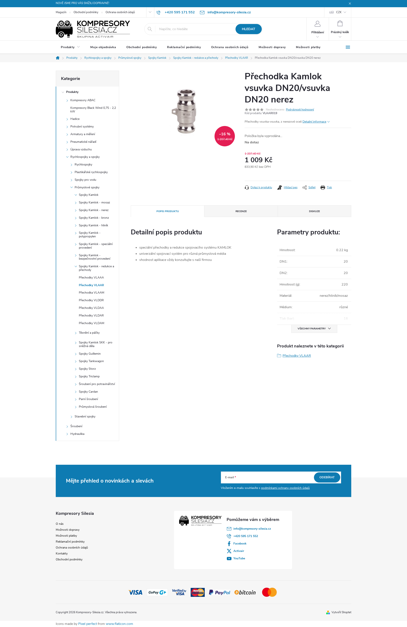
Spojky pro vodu (85, 180)
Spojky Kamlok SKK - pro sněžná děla (95, 344)
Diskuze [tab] (314, 211)
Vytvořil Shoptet (341, 612)
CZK (338, 12)
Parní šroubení (88, 399)
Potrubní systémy (82, 127)
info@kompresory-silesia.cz (252, 529)
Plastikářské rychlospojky (91, 172)
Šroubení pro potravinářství (97, 384)
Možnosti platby (66, 536)
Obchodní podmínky (86, 12)
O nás (60, 524)
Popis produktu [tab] (167, 211)
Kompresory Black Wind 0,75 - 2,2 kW (93, 109)
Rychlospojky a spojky (85, 157)
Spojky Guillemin (90, 354)
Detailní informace (314, 122)
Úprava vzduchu (81, 149)
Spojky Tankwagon (91, 361)
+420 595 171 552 (245, 536)
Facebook (240, 544)
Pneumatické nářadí (83, 142)
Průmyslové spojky (87, 187)
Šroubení (76, 426)
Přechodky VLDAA (91, 308)
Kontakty (62, 553)
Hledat (248, 29)
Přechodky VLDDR (91, 300)
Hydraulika (77, 434)
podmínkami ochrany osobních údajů (285, 488)
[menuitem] (70, 47)
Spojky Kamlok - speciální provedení (96, 246)
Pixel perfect (87, 623)
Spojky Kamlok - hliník (93, 225)
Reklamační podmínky (70, 542)
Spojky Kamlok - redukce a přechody (96, 268)
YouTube (239, 558)
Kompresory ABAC (82, 100)
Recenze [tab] (241, 211)
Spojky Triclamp (89, 376)
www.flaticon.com (119, 623)
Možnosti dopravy (67, 530)
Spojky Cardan (88, 392)
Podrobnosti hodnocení (300, 109)
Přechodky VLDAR (91, 316)
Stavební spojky (85, 416)
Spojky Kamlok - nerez (94, 210)
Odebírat (327, 477)
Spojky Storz (87, 369)
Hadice (74, 119)
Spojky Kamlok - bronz (94, 218)
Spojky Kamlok (88, 195)
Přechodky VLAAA (91, 278)
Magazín (61, 12)
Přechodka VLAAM (91, 293)
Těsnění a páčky (89, 333)
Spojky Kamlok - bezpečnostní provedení (94, 257)
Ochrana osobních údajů (120, 12)
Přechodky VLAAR (91, 285)
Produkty (72, 92)
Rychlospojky (83, 164)
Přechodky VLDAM (91, 323)
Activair (238, 551)
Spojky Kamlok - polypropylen (89, 234)
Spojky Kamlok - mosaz (94, 202)
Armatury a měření (82, 134)
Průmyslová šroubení (93, 407)
